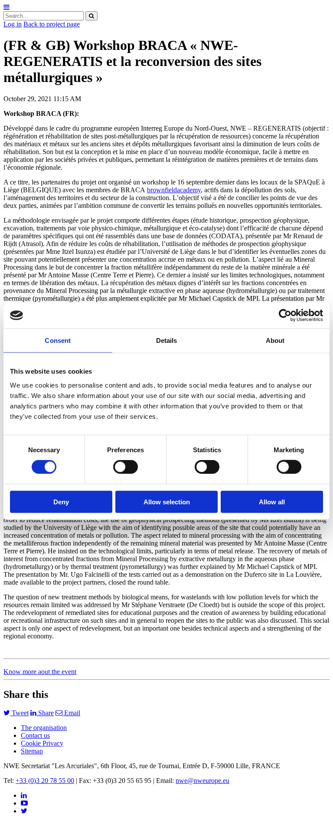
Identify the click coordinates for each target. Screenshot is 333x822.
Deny (61, 501)
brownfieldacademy (174, 190)
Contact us (35, 735)
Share (45, 713)
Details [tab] (166, 340)
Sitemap (32, 751)
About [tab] (275, 340)
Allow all (272, 501)
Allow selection (167, 501)
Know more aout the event (39, 671)
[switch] (125, 467)
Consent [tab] (58, 340)
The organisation (44, 727)
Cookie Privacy (42, 743)
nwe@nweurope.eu (202, 780)
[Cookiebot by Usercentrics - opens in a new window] (285, 315)
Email (71, 713)
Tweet (19, 713)
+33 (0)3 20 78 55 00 (45, 780)
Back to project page (51, 24)
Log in (12, 24)
